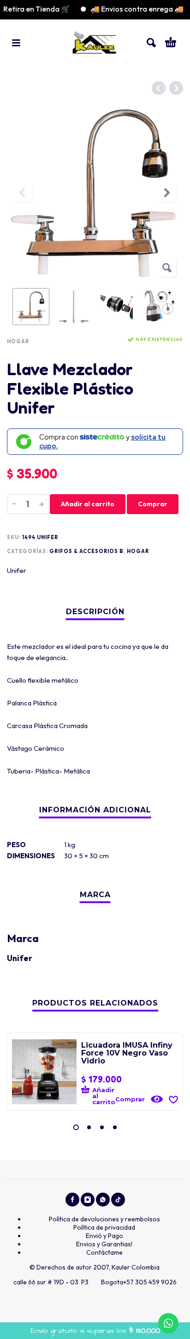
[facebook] (72, 1200)
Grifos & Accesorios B (86, 551)
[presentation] (23, 192)
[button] (16, 42)
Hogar (18, 341)
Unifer (16, 570)
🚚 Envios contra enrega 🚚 (129, 8)
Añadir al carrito (87, 504)
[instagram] (88, 1200)
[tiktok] (118, 1200)
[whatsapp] (103, 1200)
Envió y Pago (104, 1236)
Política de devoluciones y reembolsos (104, 1219)
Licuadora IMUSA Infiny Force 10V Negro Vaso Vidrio (126, 1053)
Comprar (152, 504)
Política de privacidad (104, 1227)
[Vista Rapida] (157, 1099)
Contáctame (104, 1252)
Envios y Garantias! (104, 1244)
